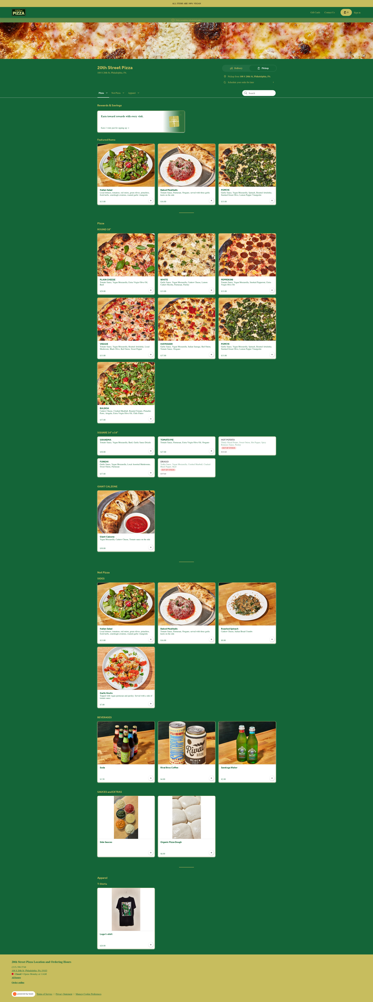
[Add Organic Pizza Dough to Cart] (211, 852)
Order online (18, 982)
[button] (104, 93)
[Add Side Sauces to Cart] (150, 852)
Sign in (357, 12)
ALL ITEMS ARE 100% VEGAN (186, 3)
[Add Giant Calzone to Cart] (150, 547)
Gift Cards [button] (315, 12)
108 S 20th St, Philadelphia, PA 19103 (29, 970)
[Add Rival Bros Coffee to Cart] (211, 778)
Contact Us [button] (329, 12)
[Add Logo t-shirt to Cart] (150, 944)
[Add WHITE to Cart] (211, 290)
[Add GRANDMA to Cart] (150, 451)
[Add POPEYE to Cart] (272, 200)
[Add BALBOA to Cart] (150, 418)
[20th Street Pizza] (19, 12)
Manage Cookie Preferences (88, 994)
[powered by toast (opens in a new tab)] (23, 994)
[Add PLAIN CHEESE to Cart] (150, 290)
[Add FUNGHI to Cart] (150, 472)
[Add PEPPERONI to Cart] (272, 290)
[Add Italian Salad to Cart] (150, 200)
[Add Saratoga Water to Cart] (272, 778)
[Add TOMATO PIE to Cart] (211, 451)
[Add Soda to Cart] (150, 778)
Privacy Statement (64, 994)
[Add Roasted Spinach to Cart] (272, 639)
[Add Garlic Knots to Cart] (150, 703)
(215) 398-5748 (19, 966)
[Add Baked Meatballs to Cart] (211, 200)
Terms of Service (44, 994)
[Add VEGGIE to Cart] (150, 354)
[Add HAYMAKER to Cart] (211, 354)
